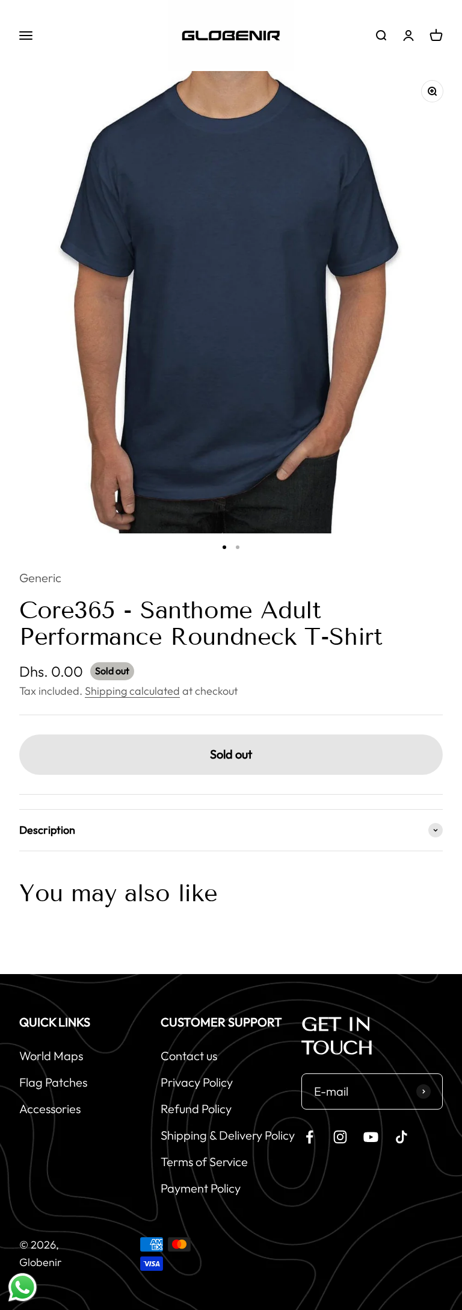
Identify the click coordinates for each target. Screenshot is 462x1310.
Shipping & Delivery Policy (228, 1135)
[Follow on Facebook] (309, 1137)
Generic (40, 577)
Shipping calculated (132, 691)
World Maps (51, 1055)
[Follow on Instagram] (340, 1137)
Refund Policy (196, 1108)
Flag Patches (53, 1082)
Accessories (50, 1108)
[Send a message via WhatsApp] (22, 1287)
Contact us (189, 1055)
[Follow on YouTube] (371, 1137)
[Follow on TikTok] (401, 1137)
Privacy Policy (197, 1082)
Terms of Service (204, 1161)
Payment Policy (201, 1188)
